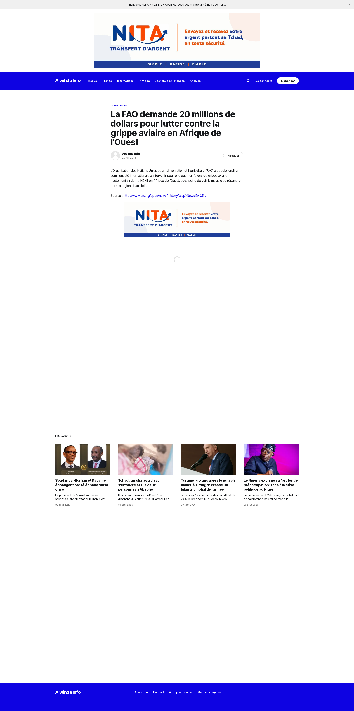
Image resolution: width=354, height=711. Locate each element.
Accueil (93, 81)
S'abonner (288, 81)
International (125, 81)
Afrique (145, 81)
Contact (158, 692)
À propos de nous (180, 692)
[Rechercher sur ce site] (248, 81)
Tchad (107, 81)
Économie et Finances (170, 81)
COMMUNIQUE (119, 105)
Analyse (195, 81)
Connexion (141, 692)
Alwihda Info (68, 80)
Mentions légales (209, 692)
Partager (233, 155)
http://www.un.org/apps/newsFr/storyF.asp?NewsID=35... (164, 196)
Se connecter (264, 81)
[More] (208, 81)
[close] (350, 4)
